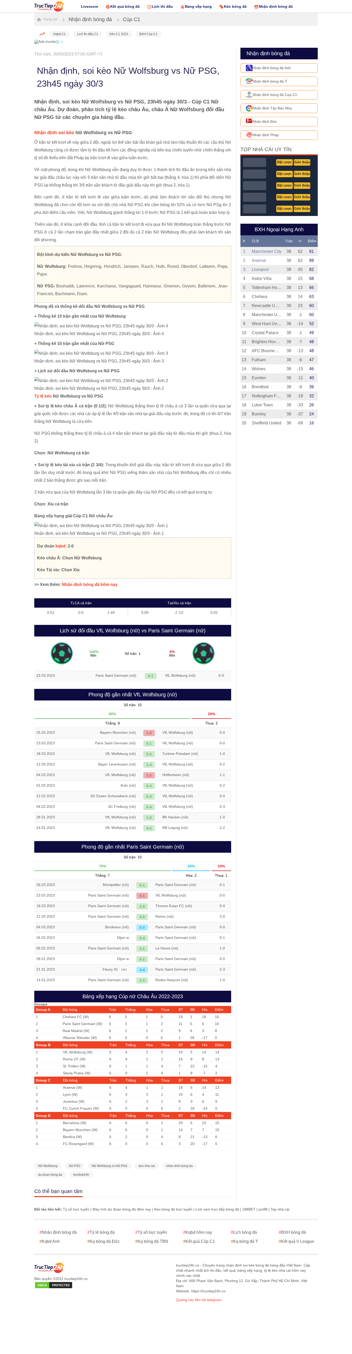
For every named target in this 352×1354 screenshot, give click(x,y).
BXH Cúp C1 (148, 34)
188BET (248, 1209)
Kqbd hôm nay (197, 1232)
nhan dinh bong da (179, 1166)
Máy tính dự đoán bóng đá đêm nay (122, 1209)
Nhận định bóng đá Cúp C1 (275, 95)
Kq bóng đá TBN (151, 1241)
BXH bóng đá (292, 1232)
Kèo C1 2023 (119, 34)
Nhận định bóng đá (276, 6)
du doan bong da (50, 1174)
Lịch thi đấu (162, 6)
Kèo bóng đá (235, 6)
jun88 (262, 1209)
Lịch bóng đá (244, 1232)
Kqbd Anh (49, 1241)
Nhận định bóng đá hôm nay (90, 584)
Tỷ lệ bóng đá (101, 1232)
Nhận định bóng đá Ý (270, 81)
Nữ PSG (74, 1166)
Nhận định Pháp (266, 135)
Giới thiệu (302, 162)
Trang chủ (50, 19)
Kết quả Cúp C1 (199, 1241)
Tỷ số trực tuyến (76, 1209)
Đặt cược (284, 162)
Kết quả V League (296, 1241)
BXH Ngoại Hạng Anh (279, 229)
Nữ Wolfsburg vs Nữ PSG (109, 1166)
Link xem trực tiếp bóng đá (217, 1209)
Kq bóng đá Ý (244, 1241)
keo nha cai (147, 1166)
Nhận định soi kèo (54, 132)
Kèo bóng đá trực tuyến (173, 1209)
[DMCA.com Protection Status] (53, 1285)
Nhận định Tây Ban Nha (272, 108)
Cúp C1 (131, 19)
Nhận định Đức (265, 121)
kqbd (60, 546)
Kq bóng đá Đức (103, 1241)
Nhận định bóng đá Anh (272, 68)
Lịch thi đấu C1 (87, 34)
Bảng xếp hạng (198, 6)
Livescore (89, 6)
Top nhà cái (280, 1209)
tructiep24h (81, 1174)
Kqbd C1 (59, 34)
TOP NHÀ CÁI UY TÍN (265, 149)
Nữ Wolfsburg (47, 1166)
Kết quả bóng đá (125, 6)
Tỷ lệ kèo (43, 396)
